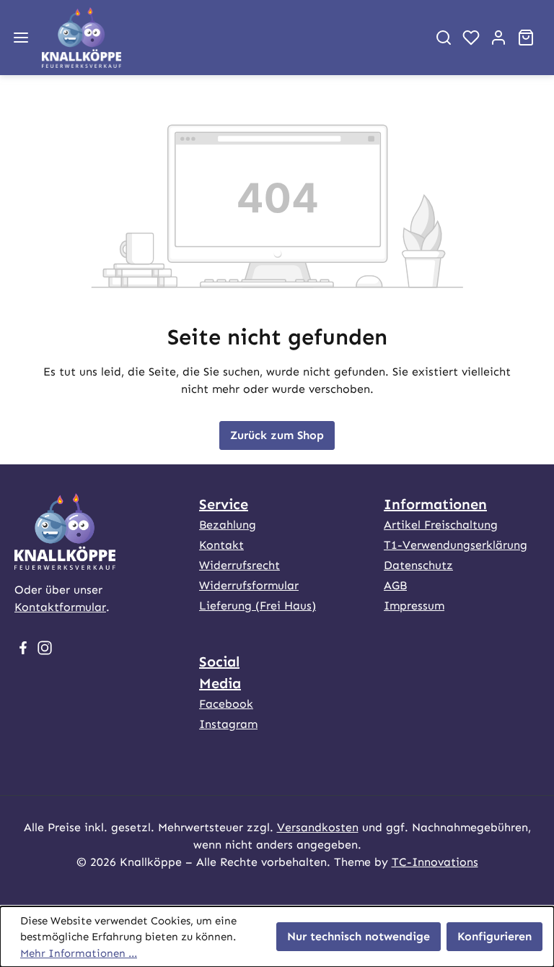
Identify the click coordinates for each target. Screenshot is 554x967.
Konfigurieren (494, 936)
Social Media (220, 672)
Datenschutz (418, 565)
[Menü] (21, 37)
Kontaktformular (60, 607)
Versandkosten (318, 827)
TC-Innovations (435, 862)
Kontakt (221, 545)
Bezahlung (227, 525)
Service (223, 504)
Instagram (228, 724)
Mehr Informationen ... (78, 953)
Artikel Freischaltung (441, 525)
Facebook (226, 704)
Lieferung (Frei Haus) (257, 605)
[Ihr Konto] (498, 37)
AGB (395, 585)
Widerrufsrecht (239, 565)
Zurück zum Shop (277, 435)
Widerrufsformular (249, 585)
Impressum (414, 605)
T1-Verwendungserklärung (455, 545)
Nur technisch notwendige (358, 936)
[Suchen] (443, 37)
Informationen (435, 504)
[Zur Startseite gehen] (229, 37)
